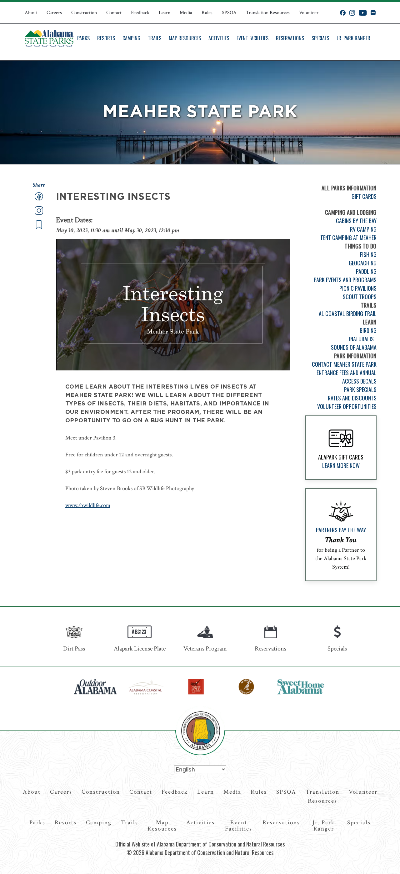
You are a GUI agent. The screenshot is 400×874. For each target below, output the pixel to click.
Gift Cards (364, 196)
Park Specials (360, 389)
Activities (218, 38)
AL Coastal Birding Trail (348, 313)
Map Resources (185, 38)
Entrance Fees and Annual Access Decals (347, 377)
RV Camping (363, 229)
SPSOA (229, 12)
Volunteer (308, 12)
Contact (114, 12)
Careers (54, 12)
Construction (84, 12)
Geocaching (363, 263)
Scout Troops (360, 297)
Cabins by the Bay (356, 221)
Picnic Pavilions (358, 288)
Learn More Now (341, 465)
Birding (368, 330)
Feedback (140, 12)
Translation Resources (268, 12)
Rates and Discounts (352, 398)
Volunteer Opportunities (347, 406)
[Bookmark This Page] (39, 227)
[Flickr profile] (373, 13)
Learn (164, 12)
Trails (154, 38)
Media (186, 12)
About (31, 12)
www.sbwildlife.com (87, 505)
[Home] (49, 38)
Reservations (290, 38)
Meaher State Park (200, 112)
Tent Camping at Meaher (348, 238)
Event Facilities (252, 38)
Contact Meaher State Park (344, 364)
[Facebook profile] (343, 13)
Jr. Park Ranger (353, 38)
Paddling (366, 271)
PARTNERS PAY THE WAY (341, 530)
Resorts (106, 38)
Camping (131, 38)
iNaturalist (363, 339)
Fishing (368, 254)
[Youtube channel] (363, 13)
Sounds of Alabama (354, 347)
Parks (83, 38)
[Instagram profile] (352, 13)
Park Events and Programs (345, 280)
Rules (207, 12)
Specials (320, 38)
